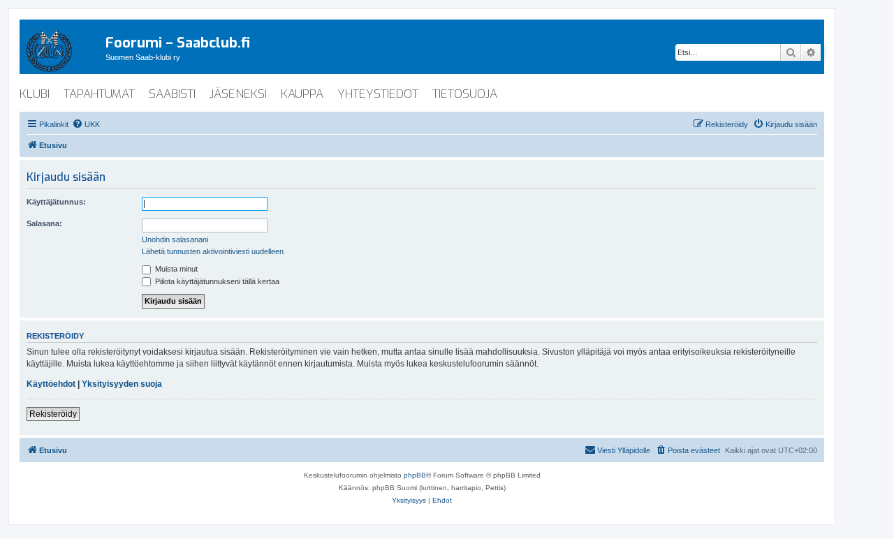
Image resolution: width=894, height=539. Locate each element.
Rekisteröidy (53, 414)
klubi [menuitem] (35, 94)
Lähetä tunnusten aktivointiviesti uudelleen (213, 251)
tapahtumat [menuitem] (99, 94)
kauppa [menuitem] (302, 94)
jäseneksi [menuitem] (238, 94)
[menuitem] (86, 124)
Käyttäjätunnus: (56, 202)
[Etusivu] (62, 48)
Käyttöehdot (51, 384)
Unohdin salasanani (175, 239)
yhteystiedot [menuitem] (377, 94)
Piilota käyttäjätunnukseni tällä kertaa (216, 281)
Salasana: (44, 223)
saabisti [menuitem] (172, 94)
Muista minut (175, 269)
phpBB (415, 475)
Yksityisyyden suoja (122, 384)
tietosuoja (464, 94)
